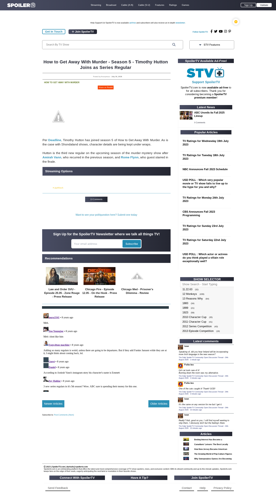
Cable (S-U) (144, 5)
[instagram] (225, 31)
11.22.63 (187, 289)
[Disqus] (105, 352)
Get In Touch (53, 31)
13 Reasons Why (192, 298)
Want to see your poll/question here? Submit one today (106, 214)
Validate (264, 5)
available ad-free (217, 87)
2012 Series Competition (197, 326)
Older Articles (158, 403)
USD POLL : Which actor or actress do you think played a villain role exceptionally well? (205, 258)
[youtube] (220, 31)
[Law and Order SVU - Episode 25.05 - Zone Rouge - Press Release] (62, 285)
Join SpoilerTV (84, 31)
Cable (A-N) (127, 5)
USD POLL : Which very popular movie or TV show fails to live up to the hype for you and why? (205, 183)
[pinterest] (229, 31)
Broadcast (111, 5)
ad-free (132, 23)
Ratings (173, 5)
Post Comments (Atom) (64, 415)
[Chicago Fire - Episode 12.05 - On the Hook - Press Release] (99, 285)
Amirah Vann (51, 157)
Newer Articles (53, 403)
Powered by (47, 188)
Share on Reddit (106, 87)
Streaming (96, 5)
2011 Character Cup (194, 321)
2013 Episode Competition (198, 331)
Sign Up (248, 5)
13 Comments (96, 199)
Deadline (54, 140)
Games (185, 5)
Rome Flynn (130, 157)
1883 (185, 303)
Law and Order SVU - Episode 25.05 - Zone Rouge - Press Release (62, 293)
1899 (185, 307)
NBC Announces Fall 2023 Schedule (205, 169)
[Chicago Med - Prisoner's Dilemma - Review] (137, 285)
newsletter (180, 23)
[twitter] (216, 31)
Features (159, 5)
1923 (185, 312)
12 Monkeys (189, 293)
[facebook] (211, 31)
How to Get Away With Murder (61, 82)
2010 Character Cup (194, 317)
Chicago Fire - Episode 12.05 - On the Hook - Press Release (99, 293)
